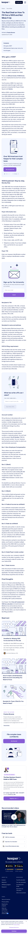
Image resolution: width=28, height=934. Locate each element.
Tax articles (9, 8)
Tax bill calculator (20, 880)
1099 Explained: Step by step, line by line (13, 48)
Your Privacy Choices (5, 912)
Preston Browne (11, 32)
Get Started (14, 741)
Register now (13, 798)
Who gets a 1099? (8, 45)
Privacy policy (5, 901)
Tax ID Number (15, 437)
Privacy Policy (16, 924)
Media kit (4, 882)
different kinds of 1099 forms (16, 75)
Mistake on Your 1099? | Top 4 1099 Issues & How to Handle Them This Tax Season (13, 826)
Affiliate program (6, 884)
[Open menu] (25, 2)
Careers (4, 880)
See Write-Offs (10, 406)
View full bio (6, 725)
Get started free (10, 169)
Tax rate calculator (21, 882)
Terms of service (6, 899)
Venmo (10, 89)
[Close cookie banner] (26, 921)
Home (3, 8)
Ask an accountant (21, 892)
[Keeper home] (6, 2)
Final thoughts (7, 50)
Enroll (14, 294)
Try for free (19, 2)
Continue (14, 931)
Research (4, 887)
